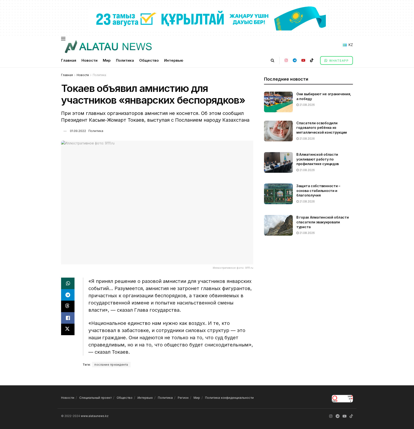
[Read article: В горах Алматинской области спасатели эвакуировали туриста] (278, 225)
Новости (89, 60)
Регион (183, 397)
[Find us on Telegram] (295, 60)
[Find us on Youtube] (303, 60)
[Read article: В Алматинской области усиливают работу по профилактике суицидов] (278, 162)
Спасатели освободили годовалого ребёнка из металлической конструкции (321, 127)
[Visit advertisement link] (207, 18)
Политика (125, 60)
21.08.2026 (307, 105)
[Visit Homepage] (108, 46)
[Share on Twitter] (68, 329)
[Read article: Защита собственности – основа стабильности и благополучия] (278, 194)
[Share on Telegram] (68, 295)
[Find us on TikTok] (311, 60)
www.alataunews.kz (95, 416)
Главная (68, 60)
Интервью (173, 60)
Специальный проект (95, 397)
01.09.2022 (78, 131)
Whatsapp (338, 60)
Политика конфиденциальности (229, 397)
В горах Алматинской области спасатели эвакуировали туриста (322, 222)
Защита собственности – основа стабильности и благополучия (318, 190)
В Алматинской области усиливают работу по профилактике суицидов (317, 159)
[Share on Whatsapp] (68, 283)
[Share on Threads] (68, 306)
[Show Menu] (63, 38)
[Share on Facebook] (68, 318)
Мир (107, 60)
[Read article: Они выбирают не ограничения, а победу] (278, 102)
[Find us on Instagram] (286, 60)
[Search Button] (272, 60)
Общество (149, 60)
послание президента (111, 364)
